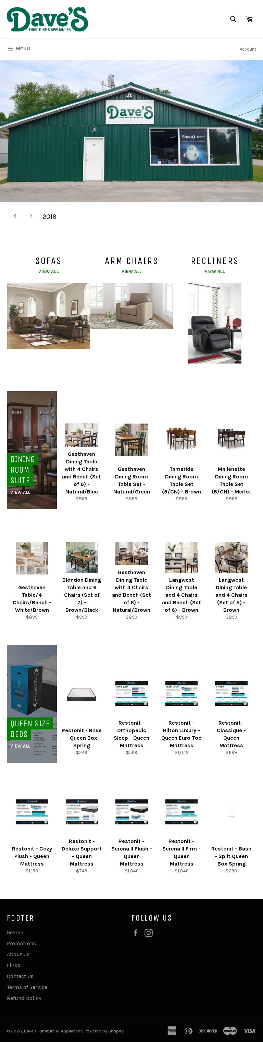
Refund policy (24, 998)
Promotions (21, 943)
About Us (18, 954)
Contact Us (20, 976)
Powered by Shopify (104, 1030)
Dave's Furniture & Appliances (53, 1030)
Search (15, 932)
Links (13, 965)
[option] (131, 162)
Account (248, 49)
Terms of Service (27, 987)
